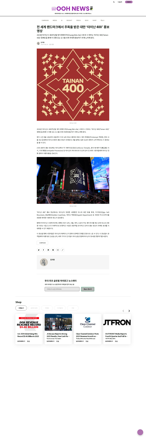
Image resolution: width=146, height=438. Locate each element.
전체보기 (21, 308)
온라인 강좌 (34, 308)
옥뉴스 (102, 20)
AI (61, 20)
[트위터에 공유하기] (39, 250)
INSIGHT (69, 20)
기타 (73, 308)
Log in (120, 2)
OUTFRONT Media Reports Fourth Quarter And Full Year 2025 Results (116, 336)
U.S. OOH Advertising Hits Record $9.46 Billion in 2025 (28, 334)
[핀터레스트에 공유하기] (53, 250)
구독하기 (129, 2)
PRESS (78, 20)
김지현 (52, 259)
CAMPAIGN (45, 20)
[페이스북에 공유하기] (43, 250)
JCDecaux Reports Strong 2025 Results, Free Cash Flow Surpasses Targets (58, 336)
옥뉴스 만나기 (88, 289)
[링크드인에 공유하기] (48, 250)
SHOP (94, 20)
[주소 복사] (63, 250)
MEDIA (55, 20)
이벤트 (47, 308)
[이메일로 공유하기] (58, 250)
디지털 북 (60, 308)
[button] (129, 311)
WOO (86, 20)
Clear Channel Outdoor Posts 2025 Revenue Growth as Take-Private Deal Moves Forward (87, 337)
